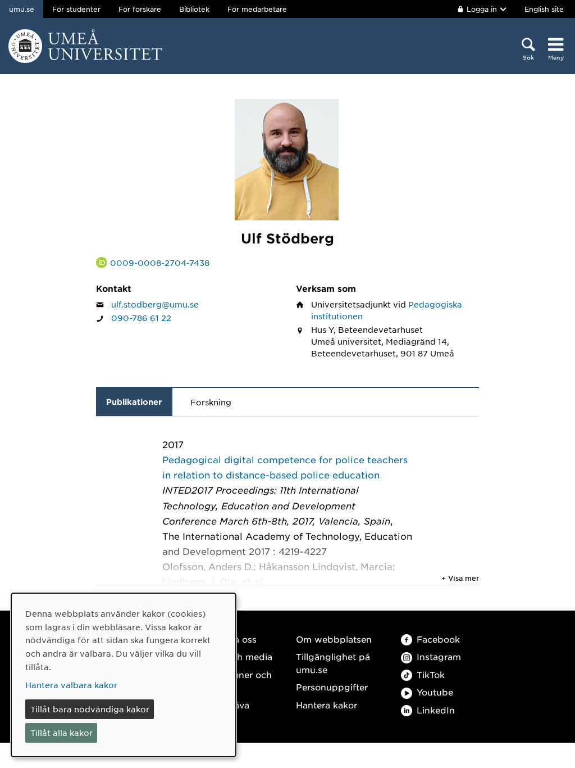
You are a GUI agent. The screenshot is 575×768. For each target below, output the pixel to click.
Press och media (236, 656)
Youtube (435, 691)
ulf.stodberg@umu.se (155, 304)
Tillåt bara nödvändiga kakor (89, 709)
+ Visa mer (460, 578)
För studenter (76, 8)
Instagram (439, 656)
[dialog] (123, 675)
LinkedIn (436, 709)
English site (544, 8)
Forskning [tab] (210, 402)
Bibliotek (194, 8)
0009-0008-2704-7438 (159, 262)
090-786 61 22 (141, 318)
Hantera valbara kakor (71, 685)
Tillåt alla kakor (61, 733)
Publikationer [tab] (134, 401)
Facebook (438, 639)
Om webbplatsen (334, 639)
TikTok (431, 674)
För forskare (139, 8)
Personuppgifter (332, 686)
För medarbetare (257, 8)
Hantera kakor (326, 704)
